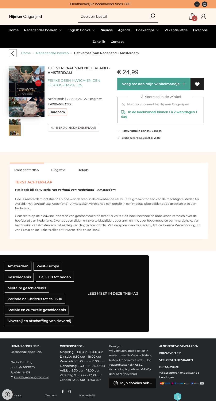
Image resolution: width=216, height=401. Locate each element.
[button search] (152, 16)
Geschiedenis (19, 277)
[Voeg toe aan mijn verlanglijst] (197, 84)
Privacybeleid (170, 353)
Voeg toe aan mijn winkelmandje (150, 84)
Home (14, 30)
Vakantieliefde (176, 30)
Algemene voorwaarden (178, 346)
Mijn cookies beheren (137, 383)
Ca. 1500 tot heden (55, 277)
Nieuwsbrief (87, 395)
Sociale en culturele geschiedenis (37, 310)
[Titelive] (177, 396)
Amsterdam (18, 266)
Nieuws (107, 30)
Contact (117, 42)
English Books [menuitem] (79, 30)
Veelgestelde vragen (176, 360)
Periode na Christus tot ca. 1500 (35, 299)
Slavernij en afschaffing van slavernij (39, 321)
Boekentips (145, 30)
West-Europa (47, 266)
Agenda (124, 30)
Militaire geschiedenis (27, 288)
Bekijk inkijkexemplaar (75, 128)
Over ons (200, 30)
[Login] (203, 16)
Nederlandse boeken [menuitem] (41, 30)
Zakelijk (99, 42)
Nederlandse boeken (52, 53)
